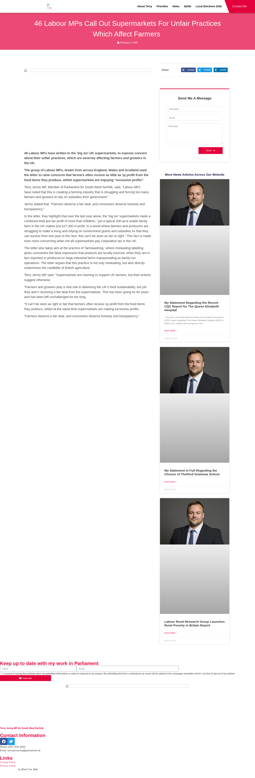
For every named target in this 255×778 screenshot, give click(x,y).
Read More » (170, 331)
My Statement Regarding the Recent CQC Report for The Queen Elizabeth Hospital (191, 306)
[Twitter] (11, 741)
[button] (188, 70)
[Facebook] (3, 741)
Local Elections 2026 (209, 6)
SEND (187, 6)
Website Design (8, 769)
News (176, 6)
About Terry (144, 6)
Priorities (162, 6)
